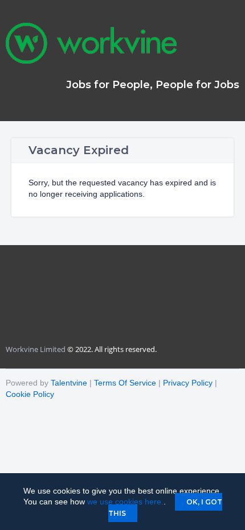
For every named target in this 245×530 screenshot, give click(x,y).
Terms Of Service (125, 382)
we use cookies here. (125, 501)
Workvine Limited (36, 349)
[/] (91, 60)
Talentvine (69, 382)
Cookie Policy (30, 394)
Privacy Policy (188, 382)
